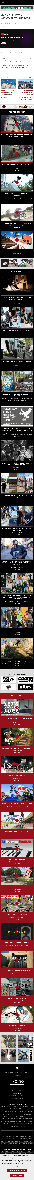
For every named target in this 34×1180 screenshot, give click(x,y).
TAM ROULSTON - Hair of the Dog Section (17, 748)
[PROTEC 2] (17, 263)
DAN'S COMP (19, 1136)
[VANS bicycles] (8, 687)
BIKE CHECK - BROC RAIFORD (17, 915)
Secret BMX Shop (26, 1153)
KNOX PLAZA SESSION (17, 776)
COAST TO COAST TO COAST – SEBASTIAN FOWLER (26, 92)
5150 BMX (23, 1151)
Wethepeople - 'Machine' (17, 998)
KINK (18, 1138)
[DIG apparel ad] (17, 106)
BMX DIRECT (12, 1135)
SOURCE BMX (14, 1141)
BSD (17, 1135)
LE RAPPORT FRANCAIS (17, 859)
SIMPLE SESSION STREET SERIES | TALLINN (17, 803)
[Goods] (25, 679)
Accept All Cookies (17, 1175)
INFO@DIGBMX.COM (19, 1098)
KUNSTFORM (23, 1138)
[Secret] (8, 679)
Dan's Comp (16, 1151)
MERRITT (10, 1140)
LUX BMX (30, 1138)
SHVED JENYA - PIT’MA (17, 1026)
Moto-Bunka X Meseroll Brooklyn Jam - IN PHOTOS (17, 529)
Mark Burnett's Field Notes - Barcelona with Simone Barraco (17, 135)
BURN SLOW (23, 1135)
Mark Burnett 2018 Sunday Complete (17, 223)
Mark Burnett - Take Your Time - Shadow (17, 194)
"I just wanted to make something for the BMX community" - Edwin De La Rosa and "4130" (17, 562)
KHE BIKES (13, 1138)
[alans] (17, 7)
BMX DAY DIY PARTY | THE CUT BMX (17, 831)
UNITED (15, 1143)
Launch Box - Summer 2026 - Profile (16, 887)
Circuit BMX (8, 1151)
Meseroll (6, 1153)
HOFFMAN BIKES (5, 1138)
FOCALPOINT (27, 1136)
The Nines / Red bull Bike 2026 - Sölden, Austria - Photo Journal (17, 464)
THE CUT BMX (11, 1136)
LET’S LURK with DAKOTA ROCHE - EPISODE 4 (17, 719)
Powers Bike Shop (15, 1153)
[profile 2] (25, 1055)
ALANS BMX (5, 1135)
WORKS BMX (25, 1143)
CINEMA (29, 1135)
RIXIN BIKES (8, 1141)
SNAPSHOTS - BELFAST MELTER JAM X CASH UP (17, 496)
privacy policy (20, 1163)
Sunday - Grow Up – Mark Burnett (17, 251)
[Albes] (25, 687)
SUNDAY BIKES (23, 1141)
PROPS (27, 1140)
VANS (18, 1143)
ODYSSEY (16, 1140)
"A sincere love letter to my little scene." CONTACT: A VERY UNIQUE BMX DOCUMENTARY (17, 597)
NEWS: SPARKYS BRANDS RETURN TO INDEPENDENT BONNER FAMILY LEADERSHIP (17, 429)
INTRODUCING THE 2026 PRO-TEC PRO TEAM (17, 630)
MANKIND (4, 1140)
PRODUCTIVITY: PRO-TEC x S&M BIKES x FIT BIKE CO (17, 395)
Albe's (3, 1151)
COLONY (5, 1136)
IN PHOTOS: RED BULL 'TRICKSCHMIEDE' (17, 330)
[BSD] (25, 1041)
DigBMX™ (26, 1072)
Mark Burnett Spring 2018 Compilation (17, 164)
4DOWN (31, 1143)
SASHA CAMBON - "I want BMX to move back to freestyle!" (17, 298)
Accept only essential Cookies (17, 1170)
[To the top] (17, 1068)
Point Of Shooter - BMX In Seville (8, 91)
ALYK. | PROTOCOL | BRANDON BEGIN (17, 942)
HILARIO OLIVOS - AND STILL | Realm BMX (17, 970)
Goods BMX (30, 1151)
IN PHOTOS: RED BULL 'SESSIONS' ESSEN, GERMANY (17, 362)
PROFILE (22, 1140)
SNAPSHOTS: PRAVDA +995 (17, 661)
